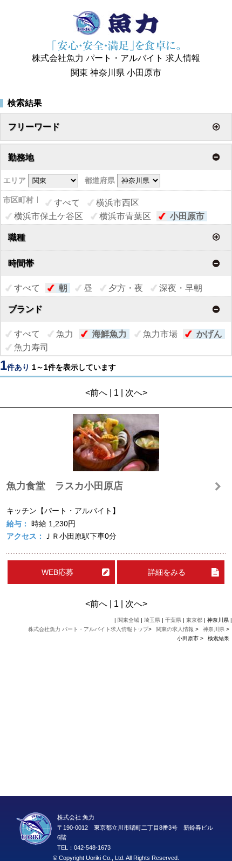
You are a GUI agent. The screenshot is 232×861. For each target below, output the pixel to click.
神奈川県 (213, 629)
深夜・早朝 (180, 288)
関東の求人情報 (175, 629)
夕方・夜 (125, 288)
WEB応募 (57, 572)
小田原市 (187, 216)
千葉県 (173, 620)
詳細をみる (167, 572)
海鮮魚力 (109, 333)
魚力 (64, 333)
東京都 (194, 620)
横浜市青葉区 (125, 216)
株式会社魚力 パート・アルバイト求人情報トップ (88, 629)
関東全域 (128, 620)
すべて (67, 202)
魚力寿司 (31, 347)
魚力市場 (160, 333)
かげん (209, 333)
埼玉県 (152, 620)
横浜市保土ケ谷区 (48, 216)
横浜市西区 (117, 202)
